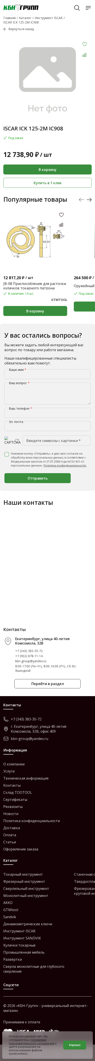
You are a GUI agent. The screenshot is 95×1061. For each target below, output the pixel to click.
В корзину (48, 169)
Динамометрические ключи (27, 924)
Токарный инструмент (23, 874)
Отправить (38, 478)
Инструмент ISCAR (19, 931)
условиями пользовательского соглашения (31, 1041)
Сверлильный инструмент (26, 888)
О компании (14, 764)
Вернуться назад (21, 29)
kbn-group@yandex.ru (30, 661)
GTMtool (10, 909)
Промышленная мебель (24, 952)
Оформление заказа (20, 849)
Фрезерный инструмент (24, 881)
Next (89, 199)
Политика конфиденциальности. (65, 465)
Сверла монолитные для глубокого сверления (33, 969)
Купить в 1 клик (48, 182)
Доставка (11, 827)
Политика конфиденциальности (31, 820)
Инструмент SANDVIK (22, 938)
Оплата (9, 835)
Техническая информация (25, 778)
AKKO (8, 902)
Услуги (9, 771)
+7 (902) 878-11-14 (29, 656)
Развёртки (12, 959)
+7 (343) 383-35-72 (29, 651)
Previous (81, 199)
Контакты (12, 785)
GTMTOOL (59, 300)
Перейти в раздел (47, 683)
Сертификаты (15, 799)
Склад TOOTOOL (17, 792)
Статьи (9, 842)
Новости (10, 813)
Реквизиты (13, 806)
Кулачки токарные (19, 945)
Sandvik (9, 916)
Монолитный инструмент (25, 895)
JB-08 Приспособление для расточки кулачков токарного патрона (34, 285)
